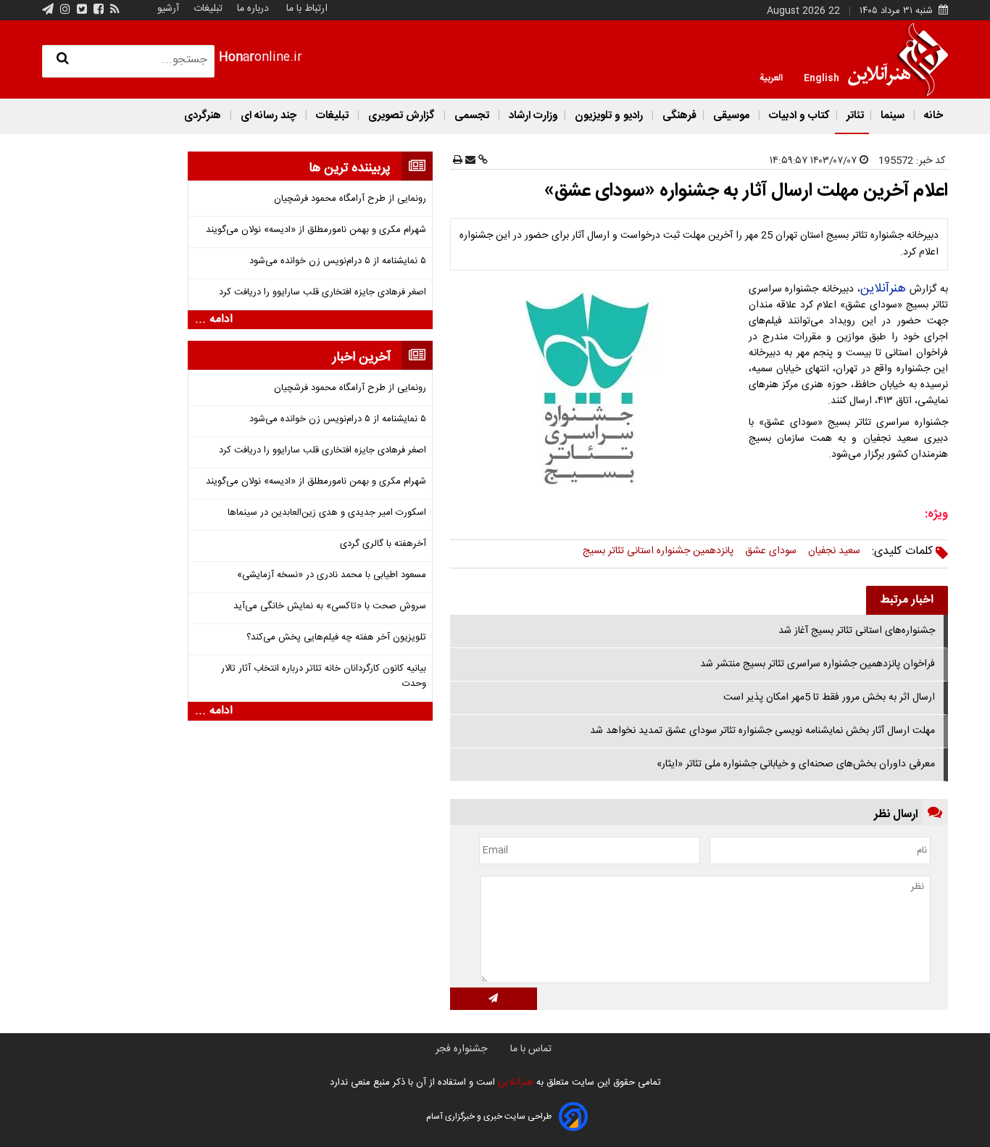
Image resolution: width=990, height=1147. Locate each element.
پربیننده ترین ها (350, 168)
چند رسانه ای (268, 116)
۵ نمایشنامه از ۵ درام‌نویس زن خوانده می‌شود (337, 261)
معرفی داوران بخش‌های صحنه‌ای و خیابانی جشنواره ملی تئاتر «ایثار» (796, 764)
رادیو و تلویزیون (609, 116)
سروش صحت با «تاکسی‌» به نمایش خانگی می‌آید (329, 606)
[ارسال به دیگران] (468, 161)
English (821, 76)
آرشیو (168, 8)
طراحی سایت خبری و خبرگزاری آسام (489, 1116)
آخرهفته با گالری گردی (383, 544)
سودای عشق (770, 551)
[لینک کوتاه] (481, 161)
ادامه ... (214, 319)
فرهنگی (678, 116)
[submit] (493, 998)
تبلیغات (206, 8)
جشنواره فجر (461, 1049)
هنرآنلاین (883, 288)
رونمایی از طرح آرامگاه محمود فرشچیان (350, 199)
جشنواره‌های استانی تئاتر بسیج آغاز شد (856, 630)
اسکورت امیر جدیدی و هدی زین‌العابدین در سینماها (327, 513)
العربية (771, 76)
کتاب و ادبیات (798, 116)
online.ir (260, 57)
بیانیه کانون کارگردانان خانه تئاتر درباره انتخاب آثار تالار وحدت (323, 676)
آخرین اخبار (362, 357)
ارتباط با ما (306, 8)
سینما (892, 116)
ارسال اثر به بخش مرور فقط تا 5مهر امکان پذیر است (829, 697)
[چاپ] (457, 161)
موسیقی (731, 116)
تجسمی (472, 116)
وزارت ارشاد (532, 116)
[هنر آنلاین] (898, 59)
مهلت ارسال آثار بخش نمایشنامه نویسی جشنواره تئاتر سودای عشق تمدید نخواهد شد (762, 731)
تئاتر (854, 116)
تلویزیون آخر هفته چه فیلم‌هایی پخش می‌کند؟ (336, 637)
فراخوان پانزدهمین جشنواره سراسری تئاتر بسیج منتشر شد (817, 664)
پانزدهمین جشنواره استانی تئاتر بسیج (658, 551)
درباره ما (253, 8)
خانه (932, 116)
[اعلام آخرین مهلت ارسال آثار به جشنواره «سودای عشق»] (598, 389)
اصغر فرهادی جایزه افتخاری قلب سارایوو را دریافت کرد (322, 292)
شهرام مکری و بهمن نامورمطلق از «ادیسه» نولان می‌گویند (316, 230)
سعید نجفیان (834, 551)
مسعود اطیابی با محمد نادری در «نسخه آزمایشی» (331, 575)
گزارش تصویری (401, 116)
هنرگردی (202, 116)
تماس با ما (530, 1049)
